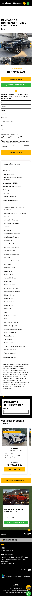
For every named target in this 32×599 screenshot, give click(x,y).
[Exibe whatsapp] (28, 593)
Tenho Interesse (16, 79)
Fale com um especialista (17, 85)
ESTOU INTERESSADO (16, 152)
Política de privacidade (21, 593)
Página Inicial (4, 8)
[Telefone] (24, 3)
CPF (2, 125)
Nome (3, 103)
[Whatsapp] (28, 3)
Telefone (4, 118)
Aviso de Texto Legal (7, 563)
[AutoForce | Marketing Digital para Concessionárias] (16, 585)
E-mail (3, 110)
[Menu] (3, 3)
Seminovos (12, 8)
